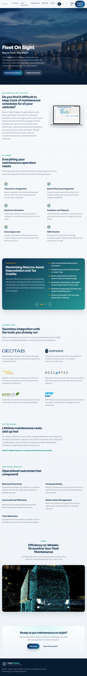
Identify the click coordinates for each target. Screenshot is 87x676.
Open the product (50, 646)
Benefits (45, 3)
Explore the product (12, 73)
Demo (53, 3)
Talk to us (33, 646)
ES (63, 4)
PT (67, 4)
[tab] (42, 304)
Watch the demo (33, 73)
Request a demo (80, 4)
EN (59, 4)
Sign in (72, 4)
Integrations (35, 3)
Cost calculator (24, 4)
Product (15, 3)
